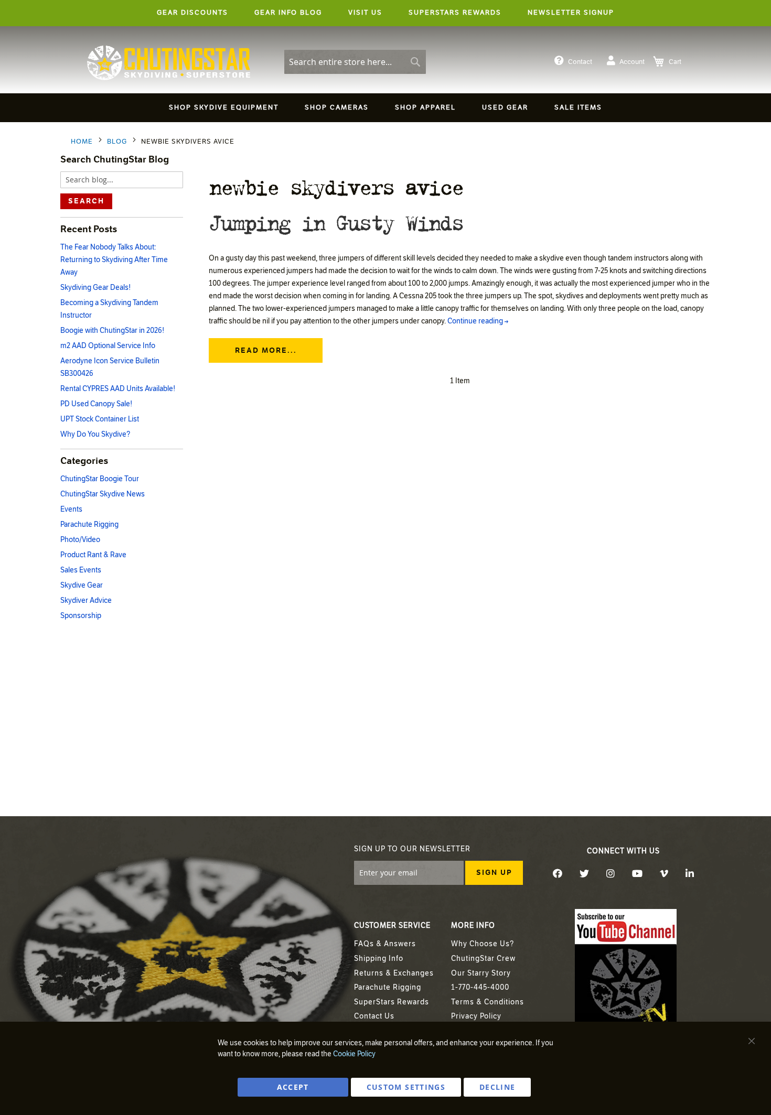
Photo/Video (80, 539)
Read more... (266, 350)
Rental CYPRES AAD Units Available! (117, 388)
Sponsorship (80, 615)
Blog (118, 141)
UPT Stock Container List (99, 419)
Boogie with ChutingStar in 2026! (112, 330)
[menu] (385, 109)
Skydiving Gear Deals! (95, 287)
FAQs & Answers (385, 943)
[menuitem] (223, 107)
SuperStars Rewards (391, 1002)
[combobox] (355, 62)
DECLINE (497, 1087)
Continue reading (477, 321)
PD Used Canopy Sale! (96, 403)
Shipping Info (378, 958)
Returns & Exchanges (394, 973)
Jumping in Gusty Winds (336, 221)
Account (632, 62)
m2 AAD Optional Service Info (107, 345)
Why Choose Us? (482, 943)
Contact (580, 62)
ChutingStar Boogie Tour (99, 478)
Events (71, 509)
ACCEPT (293, 1087)
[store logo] (168, 63)
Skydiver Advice (86, 600)
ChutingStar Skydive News (102, 494)
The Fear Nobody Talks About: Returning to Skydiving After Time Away (114, 260)
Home (83, 141)
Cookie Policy (354, 1053)
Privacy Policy (476, 1016)
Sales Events (80, 570)
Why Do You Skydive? (95, 434)
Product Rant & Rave (93, 554)
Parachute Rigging (89, 524)
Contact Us (374, 1016)
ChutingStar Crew (483, 958)
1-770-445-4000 (480, 987)
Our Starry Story (481, 973)
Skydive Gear (81, 585)
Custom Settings (406, 1087)
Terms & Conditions (487, 1002)
